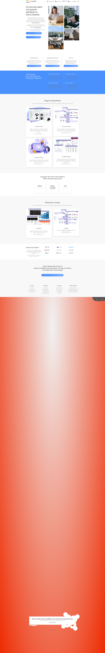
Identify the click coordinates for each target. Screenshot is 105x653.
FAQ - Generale (31, 291)
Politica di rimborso (59, 289)
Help (54, 629)
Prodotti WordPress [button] (51, 1)
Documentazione (45, 291)
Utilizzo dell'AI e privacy (45, 293)
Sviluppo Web (46, 287)
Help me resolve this (52, 622)
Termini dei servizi (32, 287)
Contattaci (59, 293)
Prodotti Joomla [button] (59, 1)
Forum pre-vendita (46, 290)
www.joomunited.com (36, 22)
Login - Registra (59, 291)
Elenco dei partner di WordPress (73, 290)
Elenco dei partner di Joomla (73, 289)
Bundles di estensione (73, 287)
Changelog (32, 289)
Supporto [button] (65, 1)
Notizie (70, 1)
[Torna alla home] (31, 1)
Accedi (75, 1)
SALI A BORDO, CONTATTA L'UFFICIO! (34, 33)
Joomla (51, 629)
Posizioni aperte (59, 290)
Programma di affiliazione (73, 291)
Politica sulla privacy (59, 287)
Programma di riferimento (32, 290)
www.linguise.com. (37, 27)
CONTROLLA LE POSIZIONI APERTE (33, 37)
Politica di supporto (46, 289)
